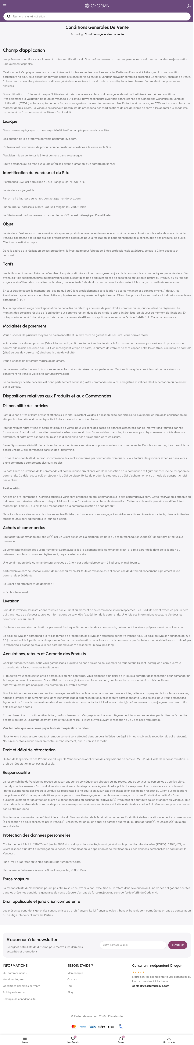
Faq (68, 990)
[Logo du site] (95, 5)
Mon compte (74, 977)
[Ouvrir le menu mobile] (5, 5)
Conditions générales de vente (21, 990)
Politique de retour (14, 997)
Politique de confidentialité (19, 1003)
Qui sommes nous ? (15, 977)
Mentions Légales (13, 984)
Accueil (73, 34)
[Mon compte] (186, 5)
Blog (69, 997)
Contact (71, 984)
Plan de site (114, 1020)
